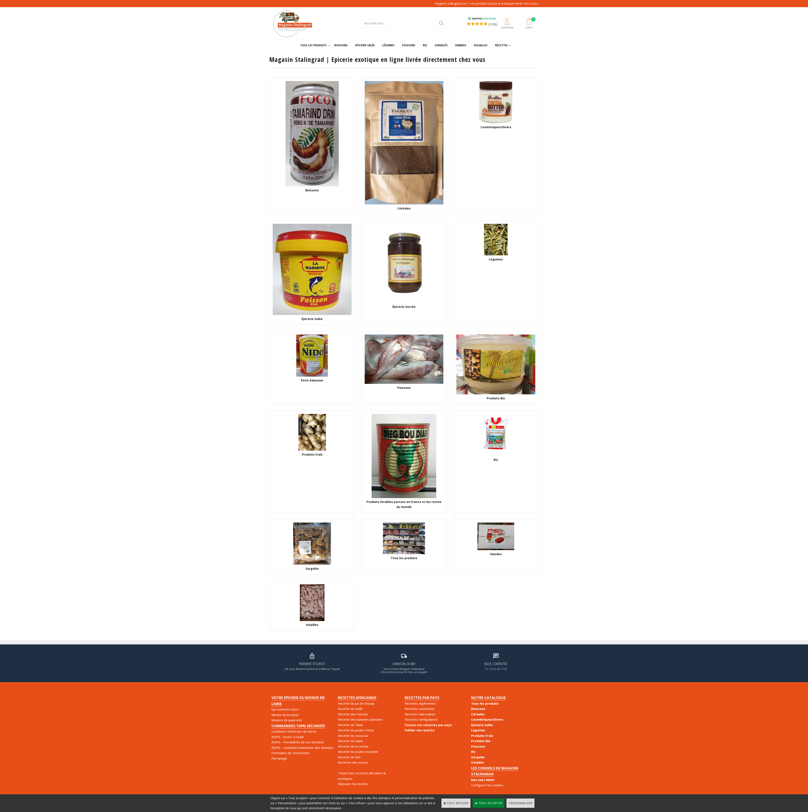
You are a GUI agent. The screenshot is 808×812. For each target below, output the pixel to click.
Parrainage (279, 758)
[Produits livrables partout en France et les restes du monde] (404, 497)
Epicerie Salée (365, 45)
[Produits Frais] (312, 450)
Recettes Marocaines (420, 714)
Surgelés (441, 45)
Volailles (481, 45)
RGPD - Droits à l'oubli (287, 737)
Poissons (408, 45)
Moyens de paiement (286, 720)
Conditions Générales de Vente (293, 731)
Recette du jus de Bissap (356, 703)
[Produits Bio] (495, 393)
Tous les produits (313, 45)
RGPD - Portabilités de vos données (297, 742)
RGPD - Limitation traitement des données (302, 747)
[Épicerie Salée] (312, 314)
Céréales (478, 714)
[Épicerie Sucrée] (404, 302)
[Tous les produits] (404, 553)
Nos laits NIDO (482, 780)
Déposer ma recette (353, 784)
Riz (425, 45)
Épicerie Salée (482, 725)
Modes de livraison (285, 715)
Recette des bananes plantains (360, 719)
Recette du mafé (350, 709)
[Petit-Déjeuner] (312, 375)
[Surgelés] (312, 563)
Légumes (388, 45)
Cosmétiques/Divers (487, 719)
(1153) (493, 24)
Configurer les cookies (487, 785)
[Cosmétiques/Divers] (495, 122)
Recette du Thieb (350, 725)
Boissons (341, 45)
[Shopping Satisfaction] (482, 19)
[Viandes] (495, 549)
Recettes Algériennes (420, 703)
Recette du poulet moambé (358, 751)
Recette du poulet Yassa (356, 730)
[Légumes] (496, 254)
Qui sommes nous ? (285, 709)
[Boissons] (312, 185)
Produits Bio (481, 741)
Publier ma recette (419, 730)
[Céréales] (404, 203)
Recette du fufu (349, 757)
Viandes (460, 45)
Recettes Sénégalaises (421, 719)
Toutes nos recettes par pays (428, 725)
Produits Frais (482, 735)
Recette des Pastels (353, 714)
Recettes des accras (353, 762)
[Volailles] (312, 620)
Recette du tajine (350, 741)
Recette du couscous (353, 735)
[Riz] (496, 455)
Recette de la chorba (353, 746)
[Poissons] (404, 383)
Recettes (501, 45)
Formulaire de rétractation (290, 753)
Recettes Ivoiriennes (420, 709)
